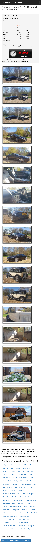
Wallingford (21, 526)
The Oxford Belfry (23, 522)
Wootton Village (26, 529)
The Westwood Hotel (9, 526)
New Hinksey (29, 497)
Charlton (5, 474)
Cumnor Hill (6, 478)
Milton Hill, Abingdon (28, 494)
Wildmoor (5, 529)
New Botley (6, 497)
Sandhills (32, 510)
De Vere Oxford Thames (20, 478)
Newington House (17, 500)
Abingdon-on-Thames (9, 465)
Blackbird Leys (27, 468)
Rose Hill (24, 510)
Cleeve (13, 474)
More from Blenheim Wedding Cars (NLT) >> (15, 540)
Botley (13, 471)
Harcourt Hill (15, 484)
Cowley (31, 474)
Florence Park (7, 481)
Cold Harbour (22, 474)
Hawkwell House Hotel (29, 484)
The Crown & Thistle (9, 522)
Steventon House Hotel (10, 516)
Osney (30, 503)
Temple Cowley (24, 516)
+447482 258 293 (16, 458)
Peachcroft (6, 510)
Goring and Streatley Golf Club (23, 481)
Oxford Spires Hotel (15, 506)
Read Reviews (20, 536)
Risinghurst (15, 510)
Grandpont (6, 484)
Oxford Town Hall (29, 506)
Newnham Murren (31, 500)
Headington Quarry (20, 487)
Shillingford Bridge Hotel (10, 513)
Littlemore (22, 490)
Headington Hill (7, 487)
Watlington (31, 526)
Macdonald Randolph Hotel (11, 494)
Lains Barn (13, 490)
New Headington (17, 497)
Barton (18, 468)
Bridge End (21, 471)
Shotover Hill (24, 513)
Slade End (34, 513)
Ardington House (8, 468)
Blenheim (5, 471)
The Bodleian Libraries (9, 519)
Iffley (30, 487)
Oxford (5, 506)
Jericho (5, 490)
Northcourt (21, 503)
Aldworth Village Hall (25, 465)
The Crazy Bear (24, 519)
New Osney (6, 500)
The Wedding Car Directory (11, 2)
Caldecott (30, 471)
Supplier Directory (7, 536)
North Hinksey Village (9, 503)
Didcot (32, 478)
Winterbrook (15, 529)
